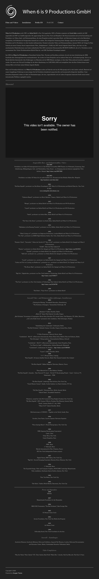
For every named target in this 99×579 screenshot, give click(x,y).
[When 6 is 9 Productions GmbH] (49, 12)
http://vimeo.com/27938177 (49, 275)
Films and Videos (12, 23)
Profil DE (50, 23)
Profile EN (39, 23)
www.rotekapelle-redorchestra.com (49, 191)
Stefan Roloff (33, 33)
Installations (26, 23)
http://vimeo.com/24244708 (49, 284)
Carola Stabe (73, 33)
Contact (60, 23)
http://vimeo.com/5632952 (73, 249)
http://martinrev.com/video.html (49, 180)
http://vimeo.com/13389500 (62, 347)
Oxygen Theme (17, 573)
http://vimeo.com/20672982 (54, 171)
